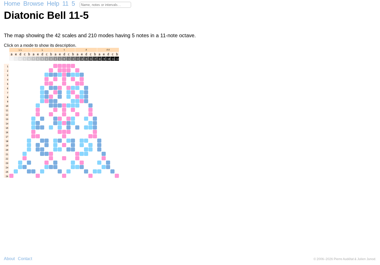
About (9, 258)
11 (65, 3)
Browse (33, 3)
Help (53, 3)
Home (12, 3)
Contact (25, 258)
